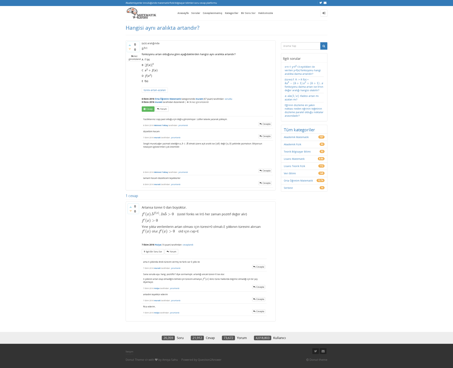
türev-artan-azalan (155, 90)
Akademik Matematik (296, 137)
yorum (163, 108)
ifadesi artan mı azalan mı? (302, 97)
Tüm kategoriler (299, 130)
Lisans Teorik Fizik (294, 166)
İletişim (129, 351)
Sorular (195, 13)
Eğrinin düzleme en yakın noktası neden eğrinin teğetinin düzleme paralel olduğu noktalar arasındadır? (304, 110)
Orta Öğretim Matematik (168, 98)
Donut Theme (135, 360)
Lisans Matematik (294, 158)
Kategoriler (231, 13)
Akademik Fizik (292, 144)
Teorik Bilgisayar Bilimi (297, 151)
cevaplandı (188, 244)
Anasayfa (183, 13)
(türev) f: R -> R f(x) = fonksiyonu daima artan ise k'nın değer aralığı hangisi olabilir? (304, 85)
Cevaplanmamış (212, 13)
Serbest (288, 187)
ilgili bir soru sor (154, 251)
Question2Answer (210, 360)
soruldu (228, 98)
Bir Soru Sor (248, 13)
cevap (149, 108)
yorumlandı (183, 125)
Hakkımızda (265, 13)
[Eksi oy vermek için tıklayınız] (130, 48)
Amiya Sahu (170, 360)
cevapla (267, 123)
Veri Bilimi (290, 173)
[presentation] (145, 49)
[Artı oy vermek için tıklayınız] (130, 45)
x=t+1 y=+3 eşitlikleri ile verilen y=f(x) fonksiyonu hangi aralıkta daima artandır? (303, 70)
